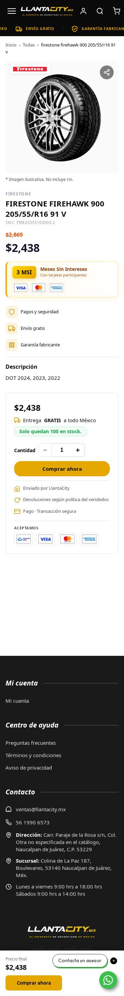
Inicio (11, 45)
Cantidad (24, 450)
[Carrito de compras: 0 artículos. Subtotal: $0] (116, 11)
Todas (29, 45)
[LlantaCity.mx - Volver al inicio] (47, 11)
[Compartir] (106, 72)
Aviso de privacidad (29, 767)
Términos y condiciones (33, 755)
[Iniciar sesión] (83, 11)
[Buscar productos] (100, 11)
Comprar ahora (62, 468)
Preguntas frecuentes (31, 742)
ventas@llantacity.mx (41, 809)
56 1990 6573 (33, 822)
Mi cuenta (17, 700)
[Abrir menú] (12, 11)
